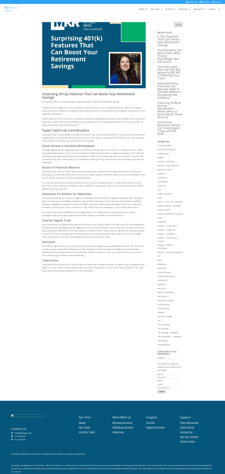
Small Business (163, 304)
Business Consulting (165, 161)
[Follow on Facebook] (206, 455)
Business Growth (164, 169)
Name (160, 380)
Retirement (97, 102)
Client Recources (189, 422)
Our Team (155, 9)
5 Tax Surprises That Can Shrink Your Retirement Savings (168, 40)
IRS (158, 256)
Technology (162, 340)
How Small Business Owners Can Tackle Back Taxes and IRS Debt (169, 128)
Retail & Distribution (165, 292)
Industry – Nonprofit (165, 234)
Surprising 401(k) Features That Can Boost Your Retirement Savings (88, 96)
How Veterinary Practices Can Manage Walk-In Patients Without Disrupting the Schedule (169, 90)
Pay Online (205, 2)
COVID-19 (161, 185)
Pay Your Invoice (189, 436)
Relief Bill (161, 284)
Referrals (217, 2)
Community (162, 177)
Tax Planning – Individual (167, 332)
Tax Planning (162, 328)
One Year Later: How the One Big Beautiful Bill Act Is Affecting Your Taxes (168, 72)
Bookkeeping (162, 153)
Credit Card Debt (164, 193)
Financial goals (163, 210)
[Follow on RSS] (201, 455)
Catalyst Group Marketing (75, 454)
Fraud (159, 217)
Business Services (122, 422)
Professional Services (166, 276)
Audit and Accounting (166, 149)
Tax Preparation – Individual (169, 336)
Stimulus (161, 312)
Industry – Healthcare (166, 230)
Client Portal (192, 2)
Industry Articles (155, 427)
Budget (160, 157)
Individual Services (123, 427)
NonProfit (161, 268)
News (78, 102)
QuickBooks (162, 280)
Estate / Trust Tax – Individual (169, 201)
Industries (183, 9)
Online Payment (164, 272)
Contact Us (186, 432)
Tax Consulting (163, 324)
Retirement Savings (111, 102)
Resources (198, 9)
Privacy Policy (187, 441)
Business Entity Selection (167, 165)
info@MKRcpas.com (23, 433)
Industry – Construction (167, 226)
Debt (159, 197)
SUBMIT (161, 391)
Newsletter (86, 102)
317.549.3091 (20, 436)
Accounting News (68, 102)
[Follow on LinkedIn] (212, 455)
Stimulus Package (164, 316)
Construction (162, 181)
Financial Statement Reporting (170, 214)
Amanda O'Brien (51, 102)
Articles (150, 422)
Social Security (163, 308)
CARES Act (161, 173)
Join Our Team (87, 432)
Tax (159, 320)
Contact (212, 9)
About (142, 9)
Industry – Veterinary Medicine (170, 252)
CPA (159, 189)
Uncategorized (163, 344)
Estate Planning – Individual (168, 205)
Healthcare (162, 222)
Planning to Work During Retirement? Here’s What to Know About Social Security (169, 110)
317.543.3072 (20, 439)
